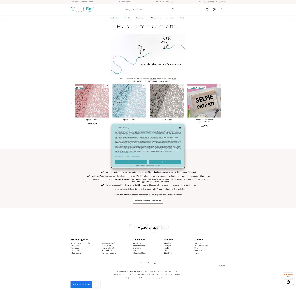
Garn (165, 251)
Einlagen (167, 246)
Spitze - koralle (92, 120)
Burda (196, 253)
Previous (71, 103)
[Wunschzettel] (207, 10)
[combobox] (149, 9)
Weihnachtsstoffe (109, 253)
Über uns (168, 274)
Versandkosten (135, 271)
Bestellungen (121, 271)
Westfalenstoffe (201, 246)
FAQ (140, 278)
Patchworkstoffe (108, 248)
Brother (197, 243)
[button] (106, 85)
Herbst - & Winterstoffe (80, 243)
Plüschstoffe (76, 253)
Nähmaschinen (139, 246)
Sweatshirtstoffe (109, 243)
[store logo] (82, 9)
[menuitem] (115, 18)
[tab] (148, 18)
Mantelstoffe (107, 251)
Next (224, 103)
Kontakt (177, 274)
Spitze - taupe (167, 120)
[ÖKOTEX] (92, 117)
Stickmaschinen (139, 253)
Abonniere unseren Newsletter (148, 200)
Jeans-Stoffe (107, 246)
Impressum (149, 278)
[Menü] (292, 273)
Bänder (166, 248)
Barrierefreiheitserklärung (139, 274)
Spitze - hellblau (129, 120)
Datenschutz (154, 271)
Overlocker (137, 248)
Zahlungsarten (156, 274)
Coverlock (137, 243)
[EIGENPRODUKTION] (204, 117)
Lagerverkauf (131, 278)
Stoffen (153, 79)
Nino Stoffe (199, 251)
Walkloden (75, 248)
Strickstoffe (75, 251)
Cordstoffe (75, 246)
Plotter (135, 251)
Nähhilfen (167, 253)
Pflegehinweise (162, 278)
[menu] (148, 18)
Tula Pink (198, 248)
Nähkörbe (167, 243)
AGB (144, 271)
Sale (174, 79)
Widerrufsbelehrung (169, 271)
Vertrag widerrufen (119, 274)
